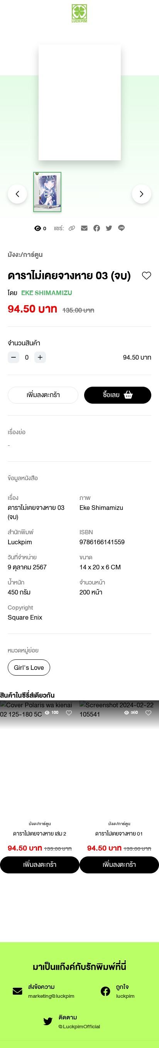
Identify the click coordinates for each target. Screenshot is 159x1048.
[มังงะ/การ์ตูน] (40, 823)
